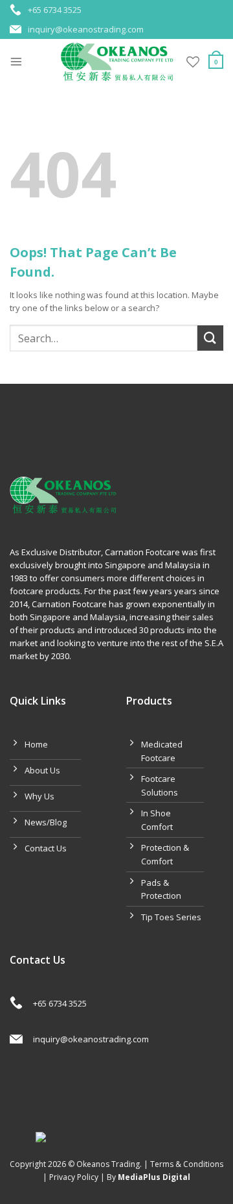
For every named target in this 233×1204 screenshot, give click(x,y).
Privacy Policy (73, 1177)
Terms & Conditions (186, 1164)
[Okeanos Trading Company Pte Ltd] (116, 62)
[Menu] (16, 61)
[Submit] (210, 338)
